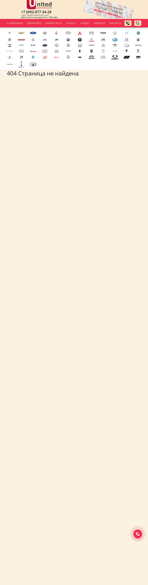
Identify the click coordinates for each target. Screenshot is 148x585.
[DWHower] (91, 45)
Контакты (115, 23)
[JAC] (103, 45)
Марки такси (54, 23)
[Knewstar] (126, 57)
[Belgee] (138, 57)
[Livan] (80, 51)
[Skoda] (10, 39)
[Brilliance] (91, 40)
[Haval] (21, 39)
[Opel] (126, 33)
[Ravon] (56, 45)
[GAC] (126, 45)
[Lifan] (56, 39)
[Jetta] (21, 57)
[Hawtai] (21, 51)
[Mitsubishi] (80, 33)
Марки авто (34, 23)
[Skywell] (33, 57)
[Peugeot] (33, 39)
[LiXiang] (80, 57)
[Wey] (21, 64)
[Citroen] (10, 33)
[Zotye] (103, 39)
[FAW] (115, 39)
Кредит (85, 23)
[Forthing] (91, 51)
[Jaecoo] (68, 51)
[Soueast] (45, 57)
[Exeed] (10, 51)
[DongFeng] (68, 45)
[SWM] (56, 57)
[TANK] (103, 51)
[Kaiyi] (45, 51)
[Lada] (103, 33)
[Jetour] (115, 51)
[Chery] (21, 45)
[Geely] (68, 39)
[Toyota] (115, 33)
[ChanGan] (80, 39)
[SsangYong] (126, 39)
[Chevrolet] (21, 33)
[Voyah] (10, 57)
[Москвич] (33, 51)
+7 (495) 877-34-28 (36, 11)
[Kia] (33, 45)
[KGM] (115, 57)
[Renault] (56, 32)
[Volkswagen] (138, 33)
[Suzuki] (138, 39)
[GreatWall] (45, 39)
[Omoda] (138, 45)
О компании (15, 23)
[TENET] (10, 64)
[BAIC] (56, 51)
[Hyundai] (68, 33)
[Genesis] (115, 45)
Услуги (70, 23)
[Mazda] (91, 33)
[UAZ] (10, 45)
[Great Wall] (33, 64)
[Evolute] (138, 51)
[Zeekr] (68, 57)
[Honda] (80, 45)
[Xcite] (91, 57)
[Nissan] (45, 33)
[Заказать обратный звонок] (127, 23)
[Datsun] (45, 45)
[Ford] (33, 33)
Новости (99, 23)
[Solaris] (103, 57)
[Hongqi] (126, 51)
